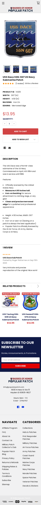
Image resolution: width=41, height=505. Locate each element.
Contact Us (7, 440)
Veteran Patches (30, 481)
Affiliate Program (9, 428)
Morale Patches (30, 473)
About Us (6, 436)
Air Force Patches (30, 447)
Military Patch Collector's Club (9, 446)
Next (37, 286)
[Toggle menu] (3, 3)
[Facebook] (5, 148)
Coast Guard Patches (28, 457)
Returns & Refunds (10, 462)
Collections (28, 428)
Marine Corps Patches (29, 463)
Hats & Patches (29, 432)
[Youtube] (23, 407)
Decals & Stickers (30, 485)
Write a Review (31, 83)
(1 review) (19, 83)
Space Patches (29, 477)
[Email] (10, 148)
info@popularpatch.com (13, 387)
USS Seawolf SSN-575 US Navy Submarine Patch (30, 317)
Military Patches (30, 443)
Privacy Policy (8, 458)
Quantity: (8, 119)
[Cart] (38, 2)
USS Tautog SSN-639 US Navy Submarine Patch (10, 317)
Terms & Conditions (7, 474)
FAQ (4, 432)
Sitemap (6, 484)
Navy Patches (29, 469)
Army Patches (29, 451)
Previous (32, 286)
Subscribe (6, 480)
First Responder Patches (30, 437)
